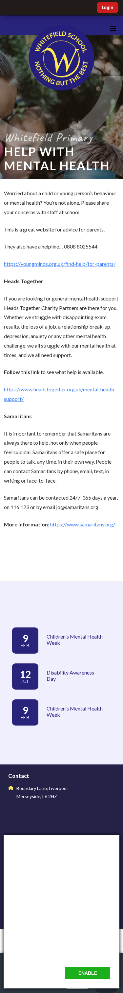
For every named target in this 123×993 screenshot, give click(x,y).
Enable (87, 973)
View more (24, 735)
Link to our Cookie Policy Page (43, 954)
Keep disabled (40, 973)
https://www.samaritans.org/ (82, 524)
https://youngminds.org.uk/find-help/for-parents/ (59, 264)
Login (107, 7)
